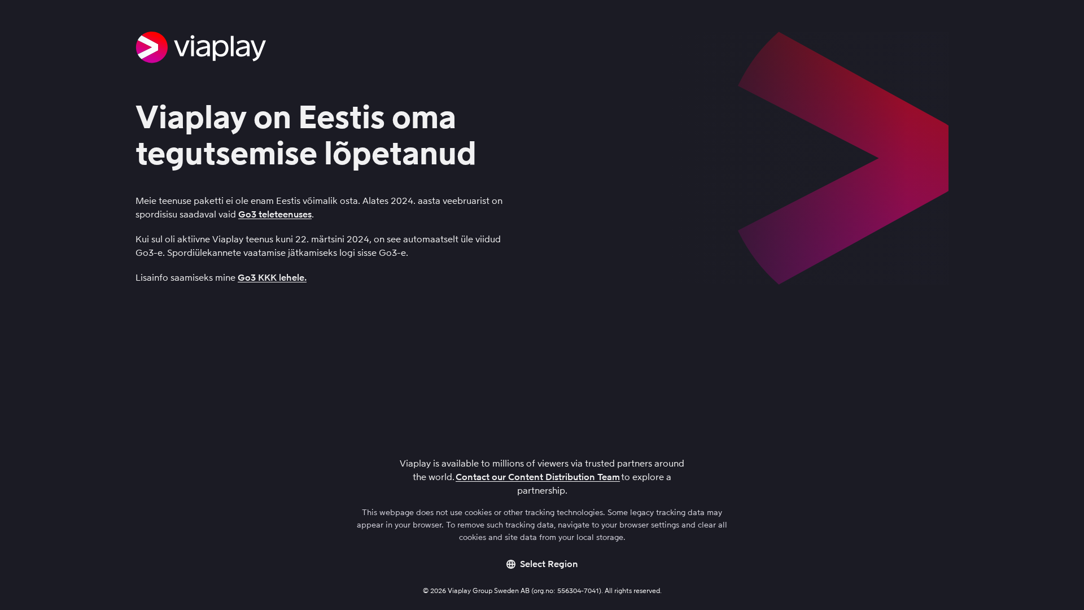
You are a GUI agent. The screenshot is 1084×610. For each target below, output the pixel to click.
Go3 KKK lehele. (272, 277)
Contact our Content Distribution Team (538, 477)
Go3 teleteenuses (275, 214)
